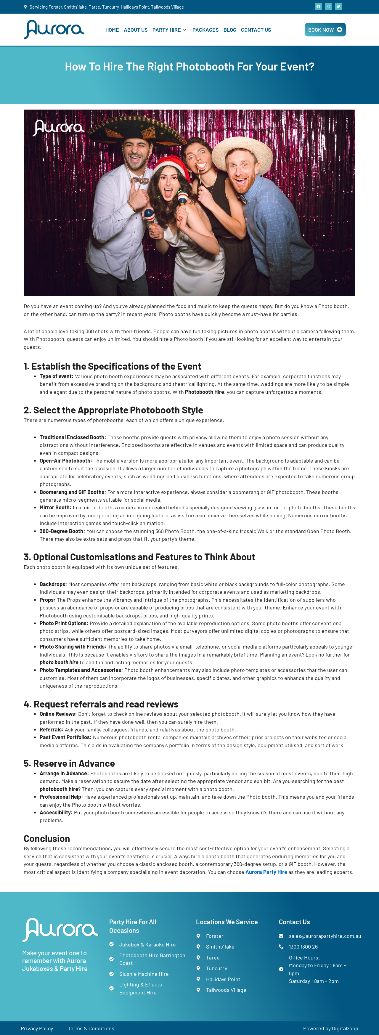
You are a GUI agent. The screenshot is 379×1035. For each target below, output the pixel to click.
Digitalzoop (345, 1028)
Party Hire (166, 29)
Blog (230, 29)
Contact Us (256, 29)
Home (112, 29)
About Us (136, 29)
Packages (205, 29)
